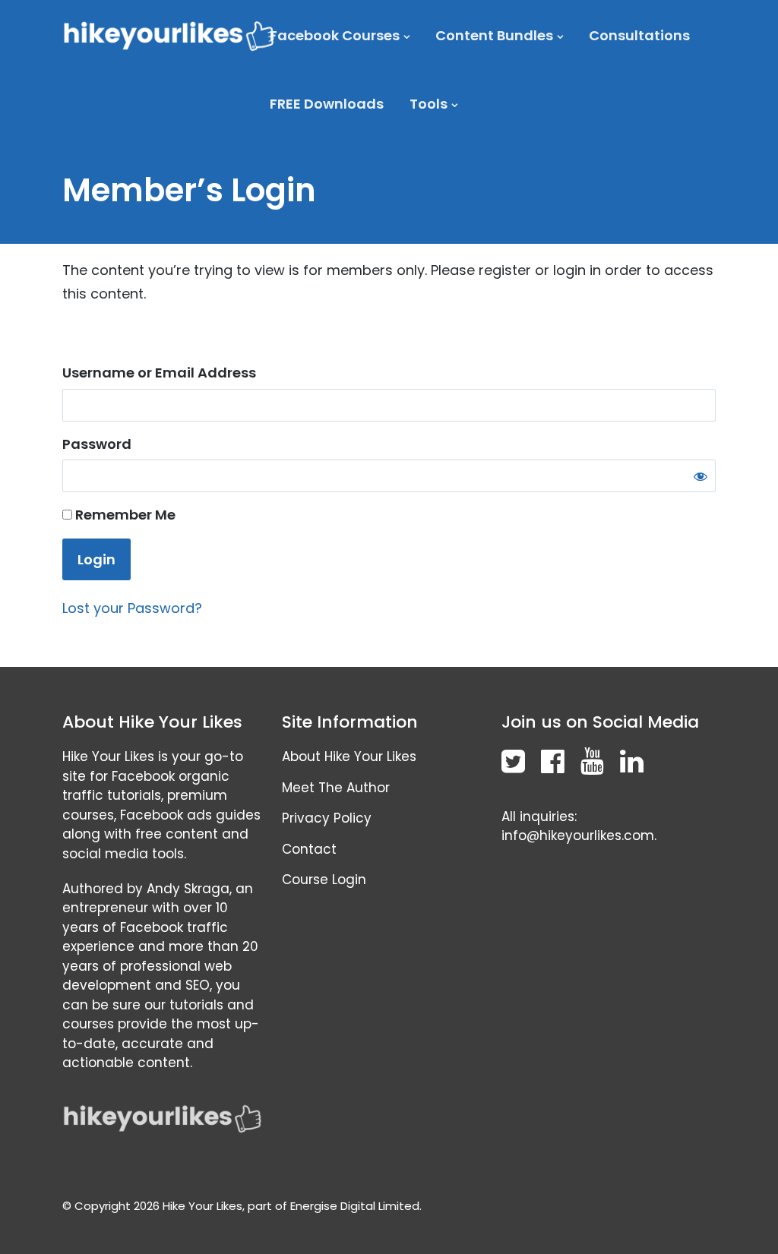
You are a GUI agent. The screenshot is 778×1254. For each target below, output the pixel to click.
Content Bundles (494, 35)
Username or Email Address (159, 372)
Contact (309, 849)
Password (96, 443)
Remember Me (124, 514)
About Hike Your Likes (349, 756)
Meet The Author (336, 788)
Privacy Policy (327, 818)
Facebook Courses (335, 35)
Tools (429, 103)
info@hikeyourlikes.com (577, 835)
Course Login (324, 879)
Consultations (639, 35)
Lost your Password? (132, 608)
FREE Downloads (327, 103)
